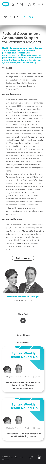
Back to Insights (23, 258)
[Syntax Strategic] (18, 5)
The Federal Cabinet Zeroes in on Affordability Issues (23, 432)
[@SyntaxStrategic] (31, 457)
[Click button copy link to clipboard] (23, 320)
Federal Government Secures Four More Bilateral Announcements (23, 382)
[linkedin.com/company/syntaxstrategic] (39, 457)
